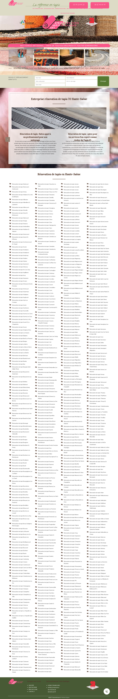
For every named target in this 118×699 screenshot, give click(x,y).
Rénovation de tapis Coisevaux (46, 233)
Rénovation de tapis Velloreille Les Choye (99, 533)
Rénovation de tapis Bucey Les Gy (21, 534)
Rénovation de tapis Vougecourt (98, 646)
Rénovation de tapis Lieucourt (72, 222)
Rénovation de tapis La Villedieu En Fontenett (99, 580)
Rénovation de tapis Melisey (71, 338)
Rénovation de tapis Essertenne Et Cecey (47, 433)
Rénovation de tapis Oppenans (72, 535)
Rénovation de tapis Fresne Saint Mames (47, 562)
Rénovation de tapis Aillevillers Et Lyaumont (21, 203)
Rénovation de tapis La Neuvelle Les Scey (73, 501)
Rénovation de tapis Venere (97, 540)
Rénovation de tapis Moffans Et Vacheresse (72, 366)
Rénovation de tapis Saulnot (97, 313)
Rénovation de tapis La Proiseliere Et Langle (74, 632)
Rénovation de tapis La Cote (45, 293)
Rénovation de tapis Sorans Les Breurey (98, 370)
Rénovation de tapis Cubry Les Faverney (46, 332)
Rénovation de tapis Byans (19, 553)
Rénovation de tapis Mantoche (72, 315)
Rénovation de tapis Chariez (19, 636)
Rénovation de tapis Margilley (72, 321)
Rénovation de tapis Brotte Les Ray (21, 516)
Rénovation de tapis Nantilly (71, 464)
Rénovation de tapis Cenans (19, 562)
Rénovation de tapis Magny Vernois (73, 280)
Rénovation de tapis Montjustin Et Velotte (73, 422)
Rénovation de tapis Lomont (71, 233)
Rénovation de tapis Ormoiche (72, 544)
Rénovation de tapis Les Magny (72, 267)
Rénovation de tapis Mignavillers (72, 362)
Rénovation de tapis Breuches (20, 494)
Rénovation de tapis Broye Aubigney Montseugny (22, 524)
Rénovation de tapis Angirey (19, 258)
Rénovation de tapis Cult (44, 342)
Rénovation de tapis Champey (20, 589)
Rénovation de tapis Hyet (45, 668)
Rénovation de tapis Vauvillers (98, 480)
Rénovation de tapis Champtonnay (21, 599)
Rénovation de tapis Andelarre (20, 249)
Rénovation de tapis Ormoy (71, 547)
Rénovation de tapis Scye (96, 337)
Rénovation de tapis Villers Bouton (99, 594)
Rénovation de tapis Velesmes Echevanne (98, 488)
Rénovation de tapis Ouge (71, 550)
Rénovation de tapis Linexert (71, 228)
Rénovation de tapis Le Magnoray (73, 264)
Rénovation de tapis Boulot (19, 463)
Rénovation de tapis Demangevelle (47, 380)
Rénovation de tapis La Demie (46, 383)
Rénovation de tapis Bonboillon (20, 429)
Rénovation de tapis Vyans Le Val (98, 654)
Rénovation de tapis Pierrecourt (72, 577)
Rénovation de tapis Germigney (46, 595)
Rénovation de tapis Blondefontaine (22, 426)
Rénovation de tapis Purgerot (72, 639)
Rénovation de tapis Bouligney (20, 460)
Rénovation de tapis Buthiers (20, 550)
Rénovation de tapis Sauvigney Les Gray (99, 320)
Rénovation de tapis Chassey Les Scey (21, 652)
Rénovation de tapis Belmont (20, 384)
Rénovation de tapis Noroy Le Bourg (73, 517)
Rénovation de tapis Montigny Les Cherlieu (73, 412)
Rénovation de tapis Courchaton (46, 299)
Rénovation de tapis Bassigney (20, 350)
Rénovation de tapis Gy (44, 649)
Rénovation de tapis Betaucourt (20, 396)
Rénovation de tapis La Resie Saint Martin (99, 204)
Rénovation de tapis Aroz (19, 275)
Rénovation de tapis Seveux (97, 361)
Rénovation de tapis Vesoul (97, 564)
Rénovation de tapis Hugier (45, 663)
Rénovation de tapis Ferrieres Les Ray (48, 470)
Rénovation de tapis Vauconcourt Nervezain (99, 476)
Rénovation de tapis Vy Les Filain (98, 666)
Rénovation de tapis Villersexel (98, 597)
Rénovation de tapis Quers (71, 653)
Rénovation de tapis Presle (71, 628)
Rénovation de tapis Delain (45, 377)
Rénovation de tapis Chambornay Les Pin (22, 582)
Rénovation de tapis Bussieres (20, 545)
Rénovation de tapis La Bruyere (20, 531)
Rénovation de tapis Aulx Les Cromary (20, 301)
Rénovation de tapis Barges (19, 341)
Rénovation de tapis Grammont (46, 620)
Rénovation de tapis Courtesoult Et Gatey (47, 308)
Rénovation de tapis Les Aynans (20, 332)
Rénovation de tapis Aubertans (20, 291)
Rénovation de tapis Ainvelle (19, 210)
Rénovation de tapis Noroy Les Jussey (72, 521)
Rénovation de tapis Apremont (20, 264)
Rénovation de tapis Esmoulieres (47, 424)
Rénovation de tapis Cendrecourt (21, 564)
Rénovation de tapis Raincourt (72, 667)
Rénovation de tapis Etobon (45, 437)
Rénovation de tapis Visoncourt (98, 630)
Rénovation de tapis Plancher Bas (73, 589)
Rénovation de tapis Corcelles (46, 279)
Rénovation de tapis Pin (70, 580)
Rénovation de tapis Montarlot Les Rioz (73, 390)
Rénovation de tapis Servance (98, 356)
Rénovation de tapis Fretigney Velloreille (46, 570)
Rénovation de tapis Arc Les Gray (21, 269)
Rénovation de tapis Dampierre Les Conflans (47, 353)
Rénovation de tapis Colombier (46, 246)
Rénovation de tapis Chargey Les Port (21, 632)
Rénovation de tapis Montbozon (72, 397)
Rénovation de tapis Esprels (45, 429)
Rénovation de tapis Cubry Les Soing (48, 336)
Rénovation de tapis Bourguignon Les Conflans (22, 472)
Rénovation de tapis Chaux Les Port (47, 192)
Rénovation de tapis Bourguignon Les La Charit (22, 477)
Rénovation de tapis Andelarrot (20, 252)
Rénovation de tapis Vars (96, 469)
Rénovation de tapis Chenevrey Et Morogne (47, 204)
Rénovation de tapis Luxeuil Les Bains (74, 250)
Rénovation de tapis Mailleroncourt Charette (73, 284)
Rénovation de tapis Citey (45, 222)
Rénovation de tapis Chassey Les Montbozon (21, 648)
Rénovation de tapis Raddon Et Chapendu (72, 663)
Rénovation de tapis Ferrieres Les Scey (47, 474)
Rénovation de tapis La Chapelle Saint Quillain (22, 616)
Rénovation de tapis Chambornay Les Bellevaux (22, 577)
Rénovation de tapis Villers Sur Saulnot (98, 617)
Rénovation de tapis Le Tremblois (99, 412)
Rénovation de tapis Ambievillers (21, 226)
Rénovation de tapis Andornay (20, 255)
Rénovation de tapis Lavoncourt (72, 213)
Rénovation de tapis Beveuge (20, 423)
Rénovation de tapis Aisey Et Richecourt (20, 214)
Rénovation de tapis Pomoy (71, 601)
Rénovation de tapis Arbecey (20, 267)
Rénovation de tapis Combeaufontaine (43, 253)
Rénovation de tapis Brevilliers (20, 505)
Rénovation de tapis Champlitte (20, 591)
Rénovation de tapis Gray (45, 641)
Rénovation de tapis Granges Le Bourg (46, 634)
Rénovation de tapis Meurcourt (72, 354)
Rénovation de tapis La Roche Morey (73, 455)
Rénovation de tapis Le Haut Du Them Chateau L (46, 653)
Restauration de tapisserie (68, 13)
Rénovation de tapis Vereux (97, 551)
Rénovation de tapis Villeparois (98, 591)
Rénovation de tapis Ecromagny (46, 407)
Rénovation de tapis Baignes (19, 335)
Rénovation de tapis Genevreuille (47, 587)
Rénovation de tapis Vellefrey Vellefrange (97, 507)
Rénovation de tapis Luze (70, 253)
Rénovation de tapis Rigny (97, 211)
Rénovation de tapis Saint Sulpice (99, 305)
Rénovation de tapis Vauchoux (98, 472)
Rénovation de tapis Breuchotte (20, 497)
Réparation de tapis (60, 8)
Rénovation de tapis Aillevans (20, 199)
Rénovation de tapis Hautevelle (46, 657)
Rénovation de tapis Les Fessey (46, 478)
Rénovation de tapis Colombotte (47, 249)
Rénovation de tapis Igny (44, 671)
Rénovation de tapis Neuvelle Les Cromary (73, 486)
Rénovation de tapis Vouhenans (98, 649)
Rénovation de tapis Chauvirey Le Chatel (21, 671)
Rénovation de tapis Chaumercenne (21, 667)
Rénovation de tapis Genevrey (46, 590)
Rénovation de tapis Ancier (19, 247)
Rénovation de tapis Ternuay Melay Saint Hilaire (99, 389)
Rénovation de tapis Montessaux (73, 409)
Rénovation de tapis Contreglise (46, 270)
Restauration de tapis (72, 8)
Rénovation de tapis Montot (71, 437)
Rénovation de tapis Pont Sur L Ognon (72, 616)
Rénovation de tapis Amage (19, 220)
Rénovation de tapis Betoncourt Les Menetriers (22, 404)
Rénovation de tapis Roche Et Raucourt (98, 217)
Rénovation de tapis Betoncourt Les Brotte (22, 399)
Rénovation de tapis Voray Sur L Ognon (98, 642)
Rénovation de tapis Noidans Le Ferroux (72, 506)
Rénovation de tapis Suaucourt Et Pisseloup (99, 378)
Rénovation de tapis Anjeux (19, 261)
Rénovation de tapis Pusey (71, 642)
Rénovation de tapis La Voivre (98, 635)
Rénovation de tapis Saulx (96, 316)
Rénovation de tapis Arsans (19, 281)
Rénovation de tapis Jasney (71, 184)
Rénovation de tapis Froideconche (47, 574)
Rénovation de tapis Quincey (71, 656)
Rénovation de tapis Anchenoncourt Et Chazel (22, 243)
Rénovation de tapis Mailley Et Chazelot (72, 294)
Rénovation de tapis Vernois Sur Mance (98, 558)
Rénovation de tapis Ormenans (72, 541)
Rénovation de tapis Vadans (97, 426)
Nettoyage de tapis (38, 8)
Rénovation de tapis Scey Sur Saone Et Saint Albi (99, 333)
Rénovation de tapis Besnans (20, 393)
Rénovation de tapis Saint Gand (98, 265)
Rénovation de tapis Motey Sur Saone (74, 461)
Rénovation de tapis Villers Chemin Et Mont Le (74, 430)
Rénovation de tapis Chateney (20, 661)
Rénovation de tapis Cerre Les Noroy (22, 567)
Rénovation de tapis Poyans (71, 623)
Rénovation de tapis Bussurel (20, 547)
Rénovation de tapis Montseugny (73, 442)
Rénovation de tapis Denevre (46, 385)
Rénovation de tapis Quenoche (72, 650)
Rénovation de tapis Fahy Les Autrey (48, 451)
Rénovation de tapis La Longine (72, 239)
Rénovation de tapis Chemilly (46, 197)
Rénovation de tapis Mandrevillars (73, 312)
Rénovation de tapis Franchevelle (47, 542)
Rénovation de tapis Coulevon (46, 296)
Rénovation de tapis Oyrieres (72, 555)
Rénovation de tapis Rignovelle (98, 208)
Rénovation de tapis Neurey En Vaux (73, 472)
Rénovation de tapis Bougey (19, 439)
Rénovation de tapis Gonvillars (46, 611)
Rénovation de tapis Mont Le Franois (73, 426)
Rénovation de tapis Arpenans (20, 278)
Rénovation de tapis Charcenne (20, 620)
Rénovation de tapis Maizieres (72, 298)
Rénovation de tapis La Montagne (73, 379)
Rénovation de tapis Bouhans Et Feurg (20, 446)
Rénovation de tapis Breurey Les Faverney (21, 501)
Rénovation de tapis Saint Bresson (99, 257)
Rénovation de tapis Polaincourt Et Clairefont (73, 598)
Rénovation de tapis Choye (45, 211)
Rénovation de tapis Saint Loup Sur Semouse (99, 280)
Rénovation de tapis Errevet (45, 418)
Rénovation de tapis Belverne (20, 390)
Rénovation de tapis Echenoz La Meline (46, 397)
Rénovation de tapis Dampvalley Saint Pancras (48, 373)
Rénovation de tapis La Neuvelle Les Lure (73, 496)
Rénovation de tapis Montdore (72, 406)
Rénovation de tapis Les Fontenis (47, 509)
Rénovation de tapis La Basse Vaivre (22, 347)
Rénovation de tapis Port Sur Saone (73, 620)
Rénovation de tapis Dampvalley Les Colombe (47, 368)
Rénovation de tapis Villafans (97, 570)
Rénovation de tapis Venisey (97, 548)
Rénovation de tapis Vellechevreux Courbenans (99, 496)
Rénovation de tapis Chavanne (46, 194)
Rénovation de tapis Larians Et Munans (72, 204)
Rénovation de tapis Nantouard (72, 466)
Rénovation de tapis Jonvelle (71, 187)
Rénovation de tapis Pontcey (71, 604)
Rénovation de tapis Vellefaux (98, 503)
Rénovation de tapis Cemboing (20, 559)
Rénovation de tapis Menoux (71, 343)
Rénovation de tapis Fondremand (47, 501)
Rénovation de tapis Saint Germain (99, 268)
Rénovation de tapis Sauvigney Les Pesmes (99, 325)
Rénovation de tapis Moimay (71, 370)
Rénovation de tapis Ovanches (72, 553)
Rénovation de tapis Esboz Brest (46, 421)
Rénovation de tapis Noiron (71, 514)
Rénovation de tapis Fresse (45, 566)
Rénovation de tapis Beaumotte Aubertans (20, 373)
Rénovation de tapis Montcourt (72, 403)
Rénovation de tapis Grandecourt (47, 622)
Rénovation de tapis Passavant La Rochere (73, 562)
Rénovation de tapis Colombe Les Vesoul (47, 242)
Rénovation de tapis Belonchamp (21, 387)
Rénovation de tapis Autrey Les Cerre (22, 313)
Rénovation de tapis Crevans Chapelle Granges (45, 322)
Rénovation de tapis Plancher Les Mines (73, 593)
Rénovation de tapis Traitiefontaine (99, 406)
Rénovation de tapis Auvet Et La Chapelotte (20, 323)
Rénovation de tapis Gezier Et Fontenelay (46, 604)
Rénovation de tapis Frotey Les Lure (47, 579)
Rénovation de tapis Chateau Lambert (20, 657)
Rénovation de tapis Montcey (72, 400)
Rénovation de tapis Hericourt (46, 660)
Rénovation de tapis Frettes (97, 669)
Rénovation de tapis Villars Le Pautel (99, 576)
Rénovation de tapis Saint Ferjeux (99, 262)
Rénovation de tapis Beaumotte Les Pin (21, 378)
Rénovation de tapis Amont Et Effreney (20, 238)
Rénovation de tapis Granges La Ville (48, 630)
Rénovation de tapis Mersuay (71, 351)
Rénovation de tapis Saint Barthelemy (100, 254)
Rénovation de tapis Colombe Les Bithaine (47, 237)
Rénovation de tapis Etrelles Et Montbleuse (46, 441)
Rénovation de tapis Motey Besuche (73, 458)
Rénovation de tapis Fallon (45, 454)
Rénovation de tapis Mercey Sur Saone (72, 347)
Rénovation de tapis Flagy (45, 483)
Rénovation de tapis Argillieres (20, 272)
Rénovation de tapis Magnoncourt (73, 261)
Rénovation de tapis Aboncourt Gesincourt (20, 188)
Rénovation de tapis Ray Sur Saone (99, 184)
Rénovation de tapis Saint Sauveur (99, 302)
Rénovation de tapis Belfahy (19, 381)
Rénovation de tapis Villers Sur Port (99, 613)
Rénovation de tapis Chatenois (20, 664)
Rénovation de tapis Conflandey (46, 260)
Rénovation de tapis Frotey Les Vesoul (46, 583)
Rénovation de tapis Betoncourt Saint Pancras (22, 409)
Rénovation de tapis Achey (19, 192)
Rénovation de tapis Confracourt (47, 267)
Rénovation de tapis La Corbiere (46, 276)
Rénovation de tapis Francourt (46, 545)
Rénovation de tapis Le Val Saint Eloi (99, 453)
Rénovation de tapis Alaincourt (20, 218)
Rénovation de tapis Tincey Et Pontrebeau (98, 402)
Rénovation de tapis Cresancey (46, 315)
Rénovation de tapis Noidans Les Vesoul (72, 510)
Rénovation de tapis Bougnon (20, 442)
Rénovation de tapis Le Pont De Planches (72, 608)
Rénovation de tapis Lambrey (71, 192)
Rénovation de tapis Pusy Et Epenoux (74, 645)
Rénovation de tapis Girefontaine (47, 608)
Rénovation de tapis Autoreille (20, 310)
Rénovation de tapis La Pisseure (72, 583)
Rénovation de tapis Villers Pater (98, 610)
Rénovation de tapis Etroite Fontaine (48, 445)
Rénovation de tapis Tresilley (97, 417)
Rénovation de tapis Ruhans (97, 245)
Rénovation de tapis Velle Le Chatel (99, 518)
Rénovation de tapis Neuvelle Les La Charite (73, 491)
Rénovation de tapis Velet (97, 492)
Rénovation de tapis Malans (71, 303)
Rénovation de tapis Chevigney (46, 208)
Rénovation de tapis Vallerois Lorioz (99, 450)
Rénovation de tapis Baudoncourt (21, 358)
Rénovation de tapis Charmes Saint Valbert (21, 640)
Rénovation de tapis (97, 8)
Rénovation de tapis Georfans (46, 593)
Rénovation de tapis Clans (45, 228)
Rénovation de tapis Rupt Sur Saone (99, 248)
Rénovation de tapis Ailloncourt (20, 207)
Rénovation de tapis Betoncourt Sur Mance (22, 414)
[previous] (7, 139)
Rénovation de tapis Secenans (98, 339)
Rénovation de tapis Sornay (97, 374)
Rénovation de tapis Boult (19, 465)
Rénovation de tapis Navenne (72, 469)
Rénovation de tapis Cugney (45, 339)
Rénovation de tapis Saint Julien (98, 271)
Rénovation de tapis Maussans (72, 326)
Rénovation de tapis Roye (96, 242)
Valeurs (31, 685)
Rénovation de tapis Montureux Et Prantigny (73, 446)
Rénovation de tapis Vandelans (98, 456)
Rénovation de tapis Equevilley (46, 415)
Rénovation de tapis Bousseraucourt (22, 489)
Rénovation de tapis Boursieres (20, 486)
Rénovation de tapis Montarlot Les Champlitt (73, 386)
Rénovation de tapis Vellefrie (97, 511)
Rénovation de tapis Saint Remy (98, 299)
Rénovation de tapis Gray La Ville (47, 644)
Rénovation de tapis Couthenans (47, 312)
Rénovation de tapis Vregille (97, 652)
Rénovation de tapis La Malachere (73, 301)
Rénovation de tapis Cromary (46, 328)
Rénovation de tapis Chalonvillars (21, 573)
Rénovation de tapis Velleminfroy (98, 521)
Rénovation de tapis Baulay (19, 361)
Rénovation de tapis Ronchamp (98, 229)
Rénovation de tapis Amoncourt (20, 234)
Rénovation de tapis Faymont (46, 464)
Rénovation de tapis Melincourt (72, 335)
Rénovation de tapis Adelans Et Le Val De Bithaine (22, 195)
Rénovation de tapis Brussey (20, 528)
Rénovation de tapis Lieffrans (72, 219)
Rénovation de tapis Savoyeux (98, 329)
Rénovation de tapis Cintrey (45, 213)
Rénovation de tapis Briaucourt (20, 508)
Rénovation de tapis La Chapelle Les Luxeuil (22, 612)
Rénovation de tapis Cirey (45, 216)
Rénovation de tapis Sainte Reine (98, 296)
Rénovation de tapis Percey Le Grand (74, 569)
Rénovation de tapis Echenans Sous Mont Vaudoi (47, 392)
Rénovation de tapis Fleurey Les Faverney (46, 487)
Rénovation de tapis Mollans (71, 376)
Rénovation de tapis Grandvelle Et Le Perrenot (48, 626)
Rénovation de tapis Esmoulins (46, 427)
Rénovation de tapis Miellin (71, 357)
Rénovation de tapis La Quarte (72, 647)
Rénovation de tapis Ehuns (45, 412)
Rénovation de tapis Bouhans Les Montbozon (21, 456)
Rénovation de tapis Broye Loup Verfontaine (20, 519)
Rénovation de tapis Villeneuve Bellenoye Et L (98, 588)
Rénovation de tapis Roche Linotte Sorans (99, 222)
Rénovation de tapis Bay (18, 364)
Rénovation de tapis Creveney (46, 325)
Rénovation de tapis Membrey (72, 340)
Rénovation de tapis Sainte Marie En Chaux (99, 292)
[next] (110, 139)
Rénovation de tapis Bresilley (20, 492)
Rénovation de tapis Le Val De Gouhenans (98, 443)
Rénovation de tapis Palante (71, 558)
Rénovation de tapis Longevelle (72, 236)
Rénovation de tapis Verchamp (98, 542)
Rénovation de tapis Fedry (45, 467)
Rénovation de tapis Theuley (97, 392)
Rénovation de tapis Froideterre (46, 576)
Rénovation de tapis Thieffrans (98, 395)
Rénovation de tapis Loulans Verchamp (71, 243)
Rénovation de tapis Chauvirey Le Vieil (47, 185)
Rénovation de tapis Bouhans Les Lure (21, 451)
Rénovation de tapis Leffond (71, 216)
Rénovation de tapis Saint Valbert (99, 308)
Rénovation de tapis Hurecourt (46, 666)
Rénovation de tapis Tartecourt (98, 382)
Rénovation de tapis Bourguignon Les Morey (22, 482)
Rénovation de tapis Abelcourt (20, 184)
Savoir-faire (33, 687)
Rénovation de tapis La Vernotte (98, 562)
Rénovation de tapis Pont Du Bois (73, 612)
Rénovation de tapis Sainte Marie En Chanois (99, 287)
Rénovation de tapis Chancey (20, 605)
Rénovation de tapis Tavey (97, 385)
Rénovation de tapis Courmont (46, 304)
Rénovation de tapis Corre (45, 290)
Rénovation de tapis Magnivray (72, 258)
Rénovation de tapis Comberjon (46, 257)
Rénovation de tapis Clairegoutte (47, 225)
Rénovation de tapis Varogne (97, 466)
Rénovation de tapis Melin (71, 332)
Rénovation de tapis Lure (70, 247)
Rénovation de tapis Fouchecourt (47, 521)
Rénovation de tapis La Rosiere (98, 235)
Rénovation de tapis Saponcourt (98, 310)
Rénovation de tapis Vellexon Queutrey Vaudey (97, 528)
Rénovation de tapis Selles (97, 342)
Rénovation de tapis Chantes (20, 608)
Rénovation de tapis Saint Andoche (99, 251)
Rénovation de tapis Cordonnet (46, 282)
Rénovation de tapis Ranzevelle (72, 669)
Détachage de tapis (49, 8)
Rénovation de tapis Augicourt (20, 297)
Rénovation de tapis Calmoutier (20, 556)
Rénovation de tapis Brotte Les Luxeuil (20, 512)
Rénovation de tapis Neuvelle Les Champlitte (73, 481)
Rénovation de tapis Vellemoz (97, 524)
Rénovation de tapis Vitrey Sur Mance (100, 632)
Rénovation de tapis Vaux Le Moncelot (97, 484)
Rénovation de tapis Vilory (97, 624)
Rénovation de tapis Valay (96, 439)
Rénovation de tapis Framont (45, 548)
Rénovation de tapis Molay (71, 373)
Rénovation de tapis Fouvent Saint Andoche (47, 531)
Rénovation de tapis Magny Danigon (73, 270)
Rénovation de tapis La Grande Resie (99, 200)
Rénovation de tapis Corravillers (46, 287)
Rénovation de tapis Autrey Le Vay (21, 319)
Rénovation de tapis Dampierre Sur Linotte (47, 358)
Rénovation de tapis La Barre (20, 344)
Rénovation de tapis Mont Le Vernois (74, 434)
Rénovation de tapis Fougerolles (46, 524)
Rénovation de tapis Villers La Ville (99, 600)
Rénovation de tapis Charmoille (20, 644)
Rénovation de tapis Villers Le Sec (99, 603)
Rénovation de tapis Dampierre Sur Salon (47, 363)
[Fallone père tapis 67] (15, 2)
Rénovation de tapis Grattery (46, 638)
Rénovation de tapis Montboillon (72, 394)
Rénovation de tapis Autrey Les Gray (22, 316)
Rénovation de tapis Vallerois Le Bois (99, 447)
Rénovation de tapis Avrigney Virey (21, 330)
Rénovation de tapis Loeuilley (72, 231)
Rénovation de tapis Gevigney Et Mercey (47, 599)
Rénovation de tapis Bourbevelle (21, 468)
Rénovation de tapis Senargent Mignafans (98, 349)
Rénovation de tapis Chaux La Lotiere (48, 189)
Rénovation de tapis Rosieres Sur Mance (98, 239)
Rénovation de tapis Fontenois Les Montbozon (47, 517)
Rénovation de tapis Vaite (96, 429)
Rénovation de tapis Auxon (19, 327)
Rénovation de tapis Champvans (20, 602)
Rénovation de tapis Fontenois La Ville (47, 513)
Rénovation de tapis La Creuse (46, 318)
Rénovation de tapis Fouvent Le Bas (47, 527)
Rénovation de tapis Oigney (71, 525)
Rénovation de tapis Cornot (45, 284)
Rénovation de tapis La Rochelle (98, 226)
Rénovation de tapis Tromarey (98, 423)
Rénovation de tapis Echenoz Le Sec (47, 401)
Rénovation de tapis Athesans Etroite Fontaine (22, 285)
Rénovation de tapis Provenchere (73, 636)
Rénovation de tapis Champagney (21, 586)
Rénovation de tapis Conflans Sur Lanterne (47, 263)
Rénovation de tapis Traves (97, 409)
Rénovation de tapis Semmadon (98, 345)
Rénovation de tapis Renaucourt (98, 197)
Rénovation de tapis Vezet (97, 567)
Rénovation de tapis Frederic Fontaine (45, 557)
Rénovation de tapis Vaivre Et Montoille (97, 435)
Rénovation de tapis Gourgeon (46, 617)
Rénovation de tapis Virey (96, 627)
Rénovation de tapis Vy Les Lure (98, 660)
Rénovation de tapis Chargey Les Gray (21, 627)
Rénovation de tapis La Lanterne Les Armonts (73, 199)
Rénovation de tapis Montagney (72, 382)
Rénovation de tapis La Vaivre (97, 432)
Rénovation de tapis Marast (71, 318)
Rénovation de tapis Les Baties (20, 352)
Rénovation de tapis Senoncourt (98, 353)
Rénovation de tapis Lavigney (72, 211)
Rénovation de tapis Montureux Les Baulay (73, 451)
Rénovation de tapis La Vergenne (98, 545)
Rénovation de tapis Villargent (98, 573)
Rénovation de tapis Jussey (71, 189)
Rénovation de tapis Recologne (98, 189)
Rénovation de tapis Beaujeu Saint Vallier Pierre (21, 368)
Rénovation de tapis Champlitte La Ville (21, 595)
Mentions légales (65, 697)
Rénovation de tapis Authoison (20, 308)
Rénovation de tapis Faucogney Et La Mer (48, 457)
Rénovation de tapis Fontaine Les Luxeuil (47, 505)
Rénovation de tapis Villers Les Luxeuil (98, 607)
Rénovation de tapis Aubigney (20, 294)
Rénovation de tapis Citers (45, 219)
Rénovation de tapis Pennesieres (73, 566)
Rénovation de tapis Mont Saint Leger (74, 440)
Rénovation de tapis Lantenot (72, 195)
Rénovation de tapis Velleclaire (98, 500)
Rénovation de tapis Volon (97, 638)
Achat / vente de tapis (85, 8)
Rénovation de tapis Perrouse (72, 572)
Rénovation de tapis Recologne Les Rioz (99, 193)
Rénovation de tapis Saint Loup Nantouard (98, 275)
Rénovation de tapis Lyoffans (71, 255)
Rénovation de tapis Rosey (97, 232)
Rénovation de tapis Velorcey (97, 537)
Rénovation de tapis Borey (19, 436)
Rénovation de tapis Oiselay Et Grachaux (72, 529)
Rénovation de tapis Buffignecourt (21, 542)
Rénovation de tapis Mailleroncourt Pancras (73, 289)
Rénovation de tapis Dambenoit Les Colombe (47, 349)
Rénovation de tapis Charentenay (21, 623)
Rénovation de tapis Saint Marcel (98, 284)
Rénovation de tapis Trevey (97, 420)
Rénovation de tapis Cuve (45, 345)
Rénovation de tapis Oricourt (71, 538)
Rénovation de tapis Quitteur (72, 659)
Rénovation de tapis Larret (71, 208)
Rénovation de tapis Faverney (46, 461)
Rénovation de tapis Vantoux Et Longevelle (98, 462)
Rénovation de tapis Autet (19, 305)
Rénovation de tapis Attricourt (20, 288)
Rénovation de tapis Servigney (98, 359)
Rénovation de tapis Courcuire (46, 301)
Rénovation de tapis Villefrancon (98, 584)
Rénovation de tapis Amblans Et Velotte (20, 230)
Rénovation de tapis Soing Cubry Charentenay (98, 365)
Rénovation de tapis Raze (96, 187)
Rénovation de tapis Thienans (98, 398)
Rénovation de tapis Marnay (71, 323)
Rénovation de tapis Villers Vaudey (99, 621)
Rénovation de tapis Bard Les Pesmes (22, 338)
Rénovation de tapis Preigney (72, 625)
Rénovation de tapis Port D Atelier (99, 672)
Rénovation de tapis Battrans (20, 355)
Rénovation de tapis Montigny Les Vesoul (73, 417)
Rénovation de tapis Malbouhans (72, 306)
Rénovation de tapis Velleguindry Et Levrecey (99, 515)
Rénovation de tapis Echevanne (46, 404)
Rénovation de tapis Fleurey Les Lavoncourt (46, 492)
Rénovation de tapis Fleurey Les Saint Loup (48, 497)
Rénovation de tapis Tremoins (98, 414)
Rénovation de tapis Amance (20, 223)
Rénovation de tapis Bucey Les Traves (20, 538)
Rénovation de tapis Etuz (44, 448)
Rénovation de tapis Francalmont (47, 540)
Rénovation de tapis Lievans (71, 225)
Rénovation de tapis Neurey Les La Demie (73, 476)
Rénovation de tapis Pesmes (71, 575)
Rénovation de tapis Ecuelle (45, 410)
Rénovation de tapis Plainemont (72, 586)
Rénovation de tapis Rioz (96, 213)
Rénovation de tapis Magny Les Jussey (72, 276)
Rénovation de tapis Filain (45, 480)
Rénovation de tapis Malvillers (72, 309)
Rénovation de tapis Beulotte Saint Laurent (21, 419)
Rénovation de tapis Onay (71, 533)
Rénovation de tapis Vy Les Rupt (98, 663)
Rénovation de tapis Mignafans (72, 360)
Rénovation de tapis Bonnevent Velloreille (20, 433)
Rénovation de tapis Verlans (97, 554)
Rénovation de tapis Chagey (19, 570)
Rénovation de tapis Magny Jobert (73, 272)
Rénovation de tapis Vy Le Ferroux (99, 657)
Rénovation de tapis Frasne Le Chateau (46, 552)
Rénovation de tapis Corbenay (46, 273)
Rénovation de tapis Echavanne (46, 388)
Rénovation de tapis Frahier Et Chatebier (46, 536)
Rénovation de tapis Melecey (71, 329)
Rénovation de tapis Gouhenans (46, 614)
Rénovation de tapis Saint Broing (98, 260)
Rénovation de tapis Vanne (97, 458)
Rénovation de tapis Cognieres (46, 231)
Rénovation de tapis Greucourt (46, 646)
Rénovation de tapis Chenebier (46, 200)
